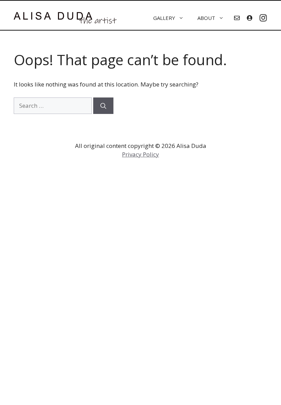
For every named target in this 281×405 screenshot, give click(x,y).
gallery (164, 17)
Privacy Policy (140, 154)
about (206, 17)
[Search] (103, 105)
